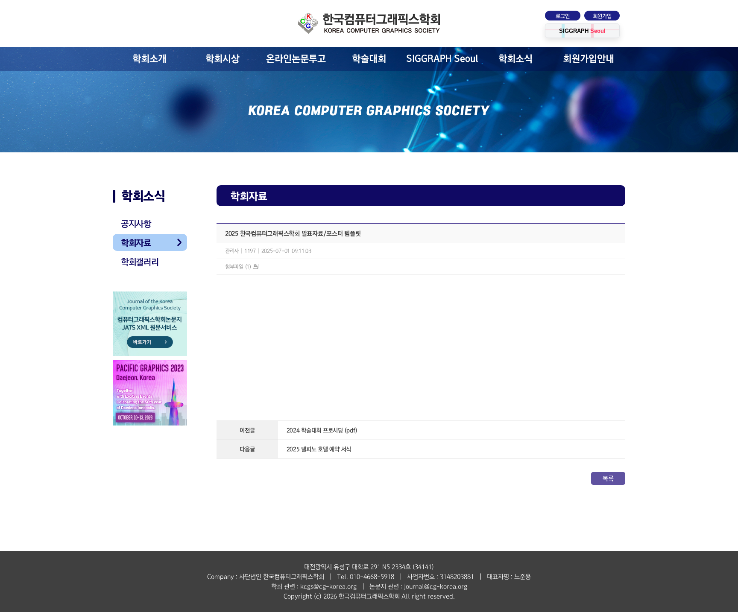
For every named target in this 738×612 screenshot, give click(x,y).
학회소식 (515, 59)
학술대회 (369, 59)
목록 (608, 478)
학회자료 (136, 243)
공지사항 (136, 223)
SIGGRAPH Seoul (442, 59)
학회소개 (149, 59)
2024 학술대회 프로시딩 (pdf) (322, 430)
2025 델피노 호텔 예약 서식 (319, 449)
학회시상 (222, 59)
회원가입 (602, 16)
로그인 (563, 16)
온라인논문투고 (296, 59)
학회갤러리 (140, 262)
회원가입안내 (588, 59)
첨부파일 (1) (239, 267)
